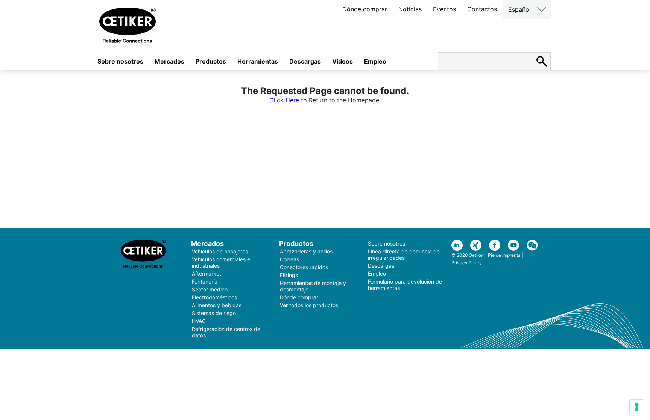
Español (519, 9)
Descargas (305, 61)
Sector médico (210, 289)
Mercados (169, 61)
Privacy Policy (466, 262)
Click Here (284, 100)
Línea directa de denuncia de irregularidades (404, 254)
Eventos (444, 9)
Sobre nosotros (120, 61)
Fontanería (204, 281)
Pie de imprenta (504, 255)
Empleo (375, 61)
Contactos (482, 9)
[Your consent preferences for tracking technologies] (637, 407)
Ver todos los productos (309, 305)
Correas (289, 259)
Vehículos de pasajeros (220, 251)
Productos (211, 61)
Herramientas (257, 61)
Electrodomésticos (214, 297)
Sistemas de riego (214, 313)
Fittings (289, 275)
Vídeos (342, 61)
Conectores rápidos (304, 267)
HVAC (199, 321)
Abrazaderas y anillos (306, 251)
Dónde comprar (364, 9)
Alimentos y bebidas (216, 305)
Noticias (410, 9)
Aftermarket (206, 273)
